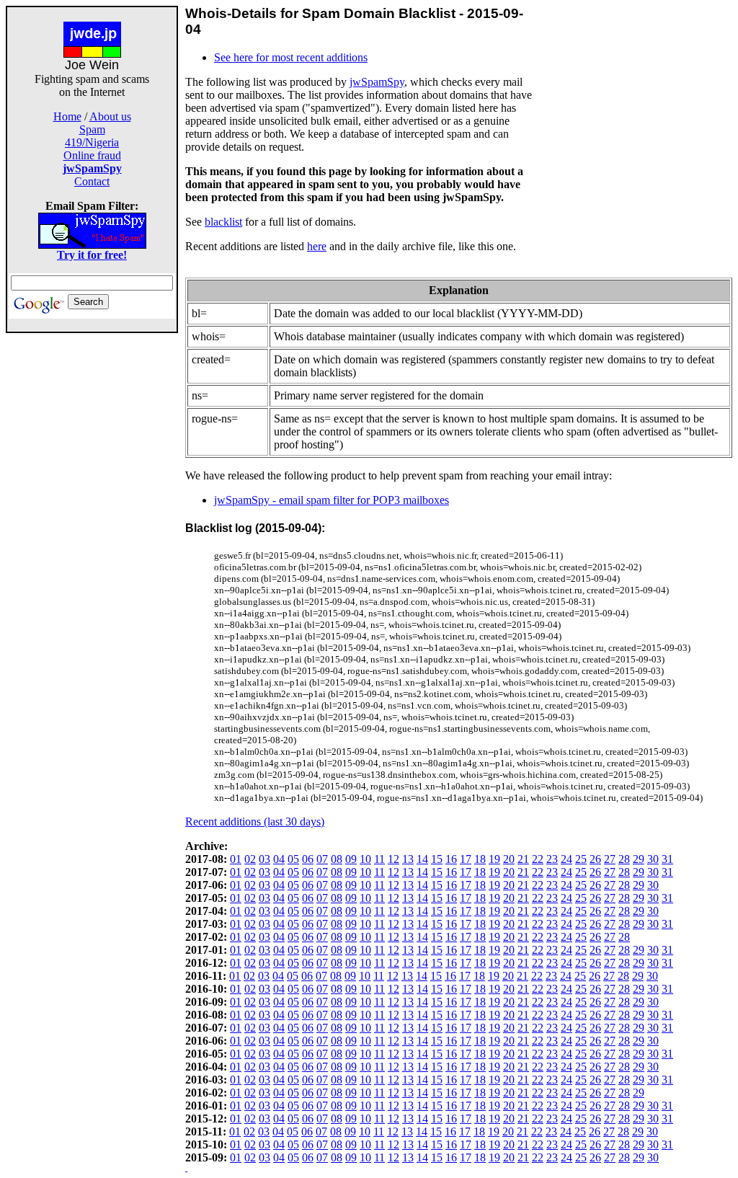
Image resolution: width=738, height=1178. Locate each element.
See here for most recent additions (291, 57)
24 (566, 859)
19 (494, 859)
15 (437, 859)
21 (523, 859)
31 (667, 859)
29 (638, 859)
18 (480, 859)
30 (653, 859)
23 (552, 859)
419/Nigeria (92, 142)
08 (336, 859)
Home (67, 116)
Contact (92, 181)
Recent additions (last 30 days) (254, 821)
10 (365, 859)
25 (581, 859)
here (316, 246)
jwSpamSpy (377, 82)
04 (279, 859)
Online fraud (92, 155)
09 (351, 859)
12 (393, 859)
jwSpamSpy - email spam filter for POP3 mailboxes (331, 500)
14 (422, 859)
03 (264, 859)
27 (609, 859)
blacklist (223, 222)
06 (308, 859)
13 (408, 859)
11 (379, 859)
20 (509, 859)
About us (110, 116)
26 (595, 859)
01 (235, 859)
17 (465, 859)
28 (624, 859)
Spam (92, 129)
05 (293, 859)
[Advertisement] (92, 549)
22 (537, 859)
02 (250, 859)
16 (451, 859)
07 (322, 859)
